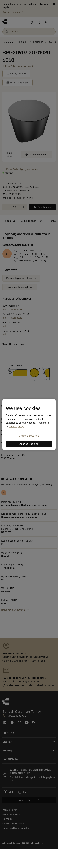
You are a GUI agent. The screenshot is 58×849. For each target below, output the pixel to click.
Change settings (29, 435)
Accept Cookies (29, 444)
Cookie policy (16, 426)
